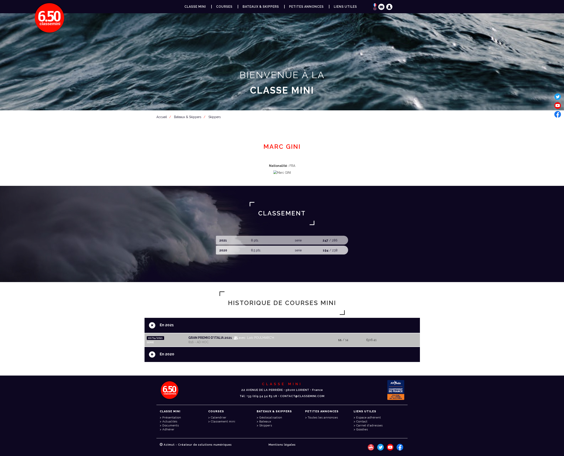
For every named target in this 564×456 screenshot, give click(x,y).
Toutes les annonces (323, 417)
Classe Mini (195, 6)
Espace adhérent (283, 112)
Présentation (171, 417)
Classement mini (223, 421)
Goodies (362, 429)
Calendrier (218, 417)
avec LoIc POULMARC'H (256, 337)
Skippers (265, 425)
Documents (170, 425)
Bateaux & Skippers (261, 6)
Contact (361, 421)
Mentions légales (282, 444)
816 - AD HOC (198, 342)
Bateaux (265, 421)
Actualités (169, 421)
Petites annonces (306, 6)
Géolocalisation (270, 417)
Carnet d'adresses (369, 425)
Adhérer (168, 429)
